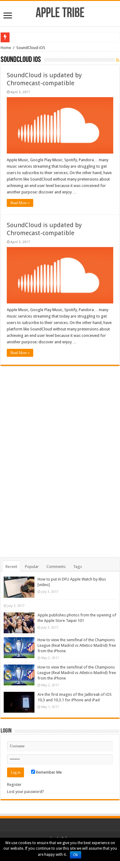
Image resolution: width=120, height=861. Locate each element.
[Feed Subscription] (117, 60)
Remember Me (48, 772)
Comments (56, 566)
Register (14, 784)
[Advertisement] (60, 458)
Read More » (20, 203)
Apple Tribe (60, 13)
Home (6, 47)
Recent (11, 566)
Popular (32, 566)
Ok (75, 855)
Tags (77, 566)
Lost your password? (25, 791)
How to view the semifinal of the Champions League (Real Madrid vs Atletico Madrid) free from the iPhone (77, 645)
